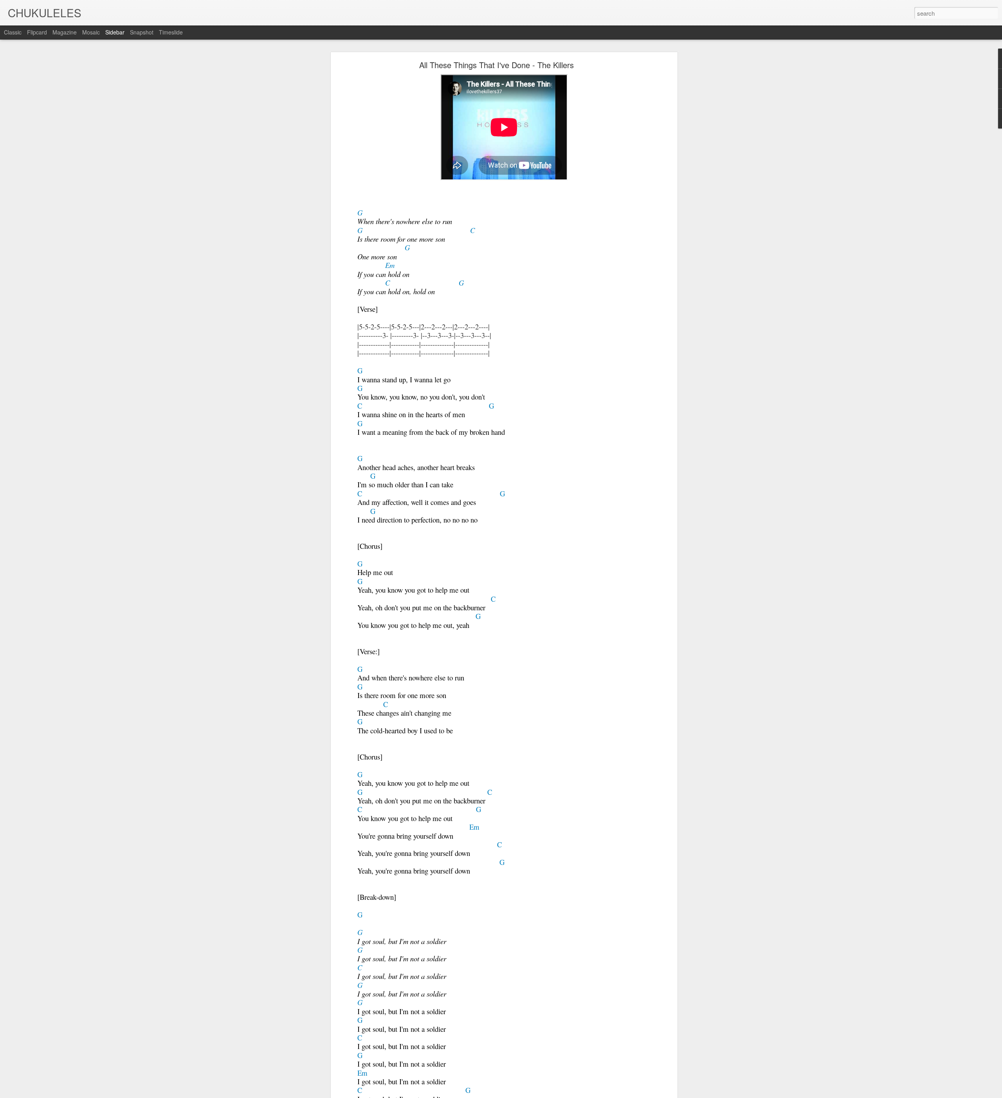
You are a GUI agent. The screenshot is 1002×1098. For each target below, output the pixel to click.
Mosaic (91, 32)
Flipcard (37, 32)
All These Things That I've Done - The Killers (496, 65)
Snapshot (141, 32)
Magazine (64, 32)
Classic (13, 32)
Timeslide (171, 32)
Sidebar (114, 32)
